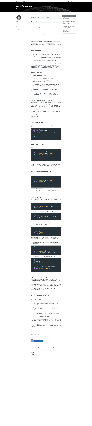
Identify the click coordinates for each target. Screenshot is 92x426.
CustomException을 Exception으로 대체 (68, 26)
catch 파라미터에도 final (66, 23)
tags (71, 1)
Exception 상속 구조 (66, 17)
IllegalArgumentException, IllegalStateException (67, 31)
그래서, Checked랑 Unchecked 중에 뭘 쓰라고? (69, 22)
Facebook (17, 26)
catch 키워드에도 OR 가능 (66, 27)
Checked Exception (66, 18)
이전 (38, 347)
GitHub (17, 23)
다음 (54, 347)
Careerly (17, 29)
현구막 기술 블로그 (21, 1)
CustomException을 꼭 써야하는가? (68, 32)
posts (68, 1)
